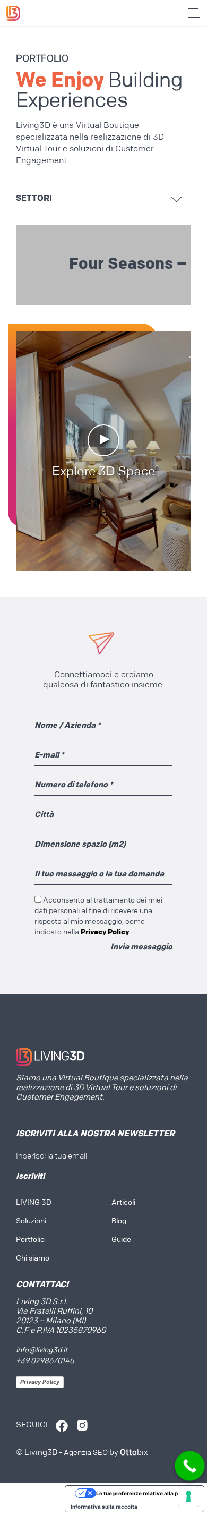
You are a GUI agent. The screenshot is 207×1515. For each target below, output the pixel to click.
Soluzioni (31, 1221)
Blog (118, 1221)
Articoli (123, 1203)
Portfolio (30, 1240)
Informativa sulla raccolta (104, 1506)
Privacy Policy (39, 1381)
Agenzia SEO (86, 1453)
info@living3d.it (41, 1351)
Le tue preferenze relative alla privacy (145, 1493)
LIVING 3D (33, 1203)
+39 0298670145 (45, 1361)
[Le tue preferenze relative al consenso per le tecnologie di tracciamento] (188, 1496)
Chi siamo (32, 1259)
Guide (121, 1240)
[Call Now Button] (190, 1466)
